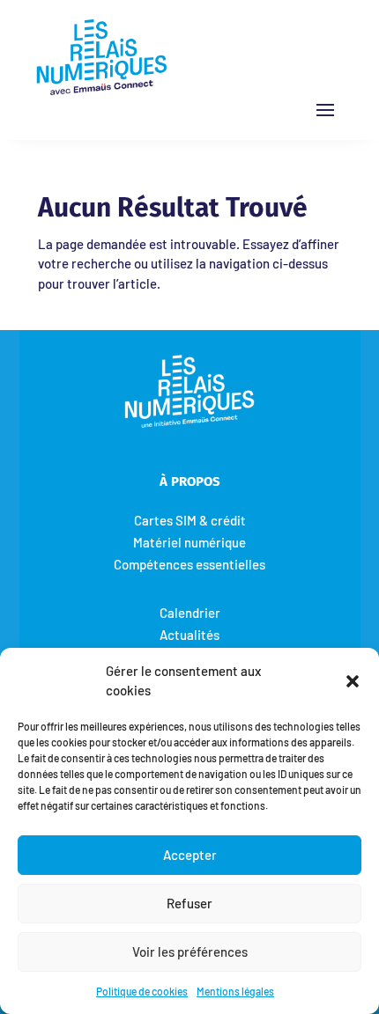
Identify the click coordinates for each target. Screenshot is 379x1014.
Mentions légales (235, 991)
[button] (352, 680)
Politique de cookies (142, 991)
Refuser (189, 903)
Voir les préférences (190, 951)
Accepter (190, 855)
